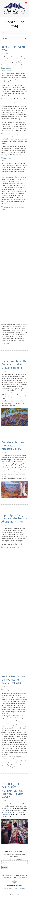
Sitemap (14, 891)
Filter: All (5, 33)
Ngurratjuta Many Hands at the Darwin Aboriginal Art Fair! (14, 518)
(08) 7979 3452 (23, 877)
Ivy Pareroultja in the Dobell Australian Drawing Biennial (14, 364)
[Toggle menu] (26, 3)
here (14, 405)
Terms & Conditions (19, 888)
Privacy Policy (8, 888)
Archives (5, 38)
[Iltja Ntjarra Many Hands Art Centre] (14, 8)
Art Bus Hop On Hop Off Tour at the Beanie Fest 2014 (13, 680)
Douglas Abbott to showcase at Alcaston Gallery (12, 445)
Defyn (17, 894)
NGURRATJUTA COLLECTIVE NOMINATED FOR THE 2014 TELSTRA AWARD (12, 791)
